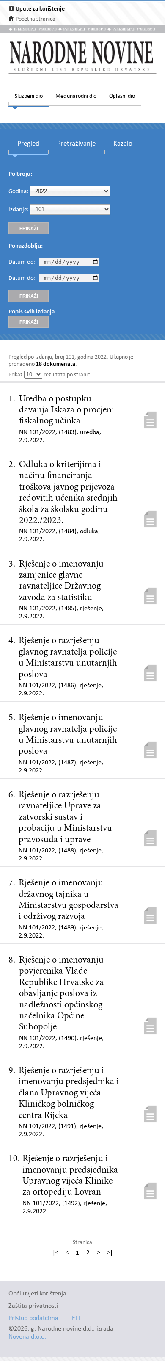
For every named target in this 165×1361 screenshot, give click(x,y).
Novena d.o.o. (27, 1337)
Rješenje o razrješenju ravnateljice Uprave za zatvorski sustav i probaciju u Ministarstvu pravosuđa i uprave (65, 818)
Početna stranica (35, 19)
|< (55, 1253)
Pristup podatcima (33, 1318)
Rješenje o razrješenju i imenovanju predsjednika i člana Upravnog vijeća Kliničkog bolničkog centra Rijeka (69, 1093)
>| (110, 1253)
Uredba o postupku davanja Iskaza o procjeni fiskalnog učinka (66, 410)
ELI (76, 1318)
